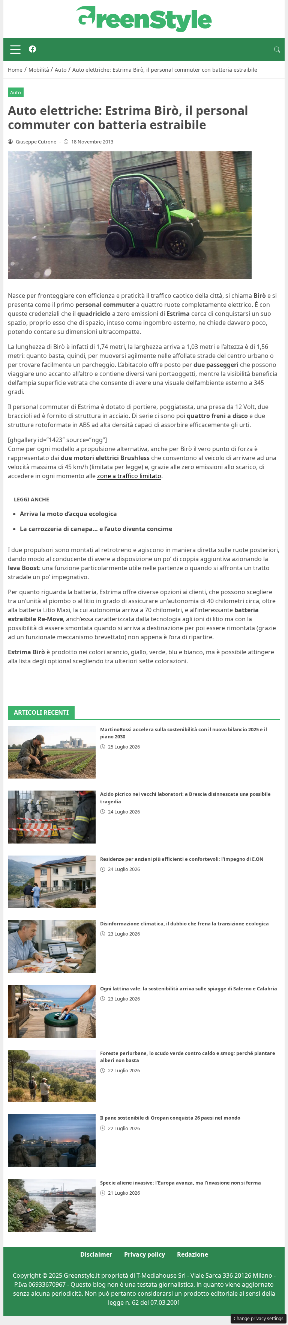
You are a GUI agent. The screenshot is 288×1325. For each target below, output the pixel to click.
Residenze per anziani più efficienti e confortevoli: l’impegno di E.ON (181, 859)
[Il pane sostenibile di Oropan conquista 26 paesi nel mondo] (52, 1140)
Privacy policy (144, 1254)
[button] (277, 49)
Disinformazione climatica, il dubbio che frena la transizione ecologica (184, 923)
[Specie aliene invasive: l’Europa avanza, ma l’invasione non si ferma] (52, 1205)
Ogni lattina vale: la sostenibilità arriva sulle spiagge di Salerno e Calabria (188, 988)
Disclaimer (96, 1254)
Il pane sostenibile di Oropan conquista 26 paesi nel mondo (170, 1117)
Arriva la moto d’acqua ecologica (68, 514)
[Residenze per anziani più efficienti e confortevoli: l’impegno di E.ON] (52, 882)
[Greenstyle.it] (144, 18)
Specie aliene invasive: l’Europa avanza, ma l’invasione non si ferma (180, 1182)
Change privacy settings (259, 1318)
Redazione (192, 1254)
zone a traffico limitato (129, 476)
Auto (15, 92)
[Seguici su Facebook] (32, 49)
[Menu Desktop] (15, 49)
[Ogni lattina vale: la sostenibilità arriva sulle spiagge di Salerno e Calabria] (52, 1011)
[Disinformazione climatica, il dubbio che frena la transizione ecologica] (52, 946)
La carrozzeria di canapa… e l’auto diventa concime (96, 529)
